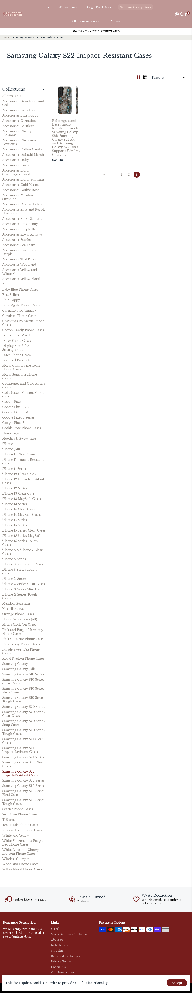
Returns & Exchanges (65, 956)
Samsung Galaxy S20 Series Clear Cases (23, 714)
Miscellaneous (13, 609)
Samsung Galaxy (15, 664)
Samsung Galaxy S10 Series (23, 674)
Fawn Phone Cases (16, 355)
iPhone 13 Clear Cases (19, 493)
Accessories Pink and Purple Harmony (23, 211)
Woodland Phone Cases (20, 864)
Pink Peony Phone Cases (21, 644)
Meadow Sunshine (16, 603)
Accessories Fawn (15, 165)
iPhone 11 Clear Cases (18, 454)
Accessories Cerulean (18, 126)
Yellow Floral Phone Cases (22, 869)
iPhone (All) (11, 449)
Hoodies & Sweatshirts (19, 438)
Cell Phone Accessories (85, 21)
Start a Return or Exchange (69, 934)
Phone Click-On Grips (19, 624)
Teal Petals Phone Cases (20, 825)
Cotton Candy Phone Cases (23, 330)
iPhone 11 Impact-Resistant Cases (23, 461)
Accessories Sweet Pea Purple (19, 252)
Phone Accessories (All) (19, 619)
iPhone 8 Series (14, 559)
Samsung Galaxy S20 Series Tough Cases (23, 732)
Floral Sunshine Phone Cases (19, 376)
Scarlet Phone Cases (17, 809)
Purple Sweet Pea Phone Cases (21, 651)
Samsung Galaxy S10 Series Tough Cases (23, 699)
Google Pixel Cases (98, 7)
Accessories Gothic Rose (20, 190)
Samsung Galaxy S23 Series (23, 786)
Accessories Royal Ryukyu (22, 234)
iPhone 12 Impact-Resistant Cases (23, 481)
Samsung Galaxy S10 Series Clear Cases (23, 681)
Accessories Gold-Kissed (20, 185)
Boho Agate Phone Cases (21, 305)
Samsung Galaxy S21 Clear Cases (22, 741)
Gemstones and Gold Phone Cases (23, 385)
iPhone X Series (14, 578)
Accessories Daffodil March (23, 154)
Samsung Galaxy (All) (18, 669)
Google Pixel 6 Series (18, 417)
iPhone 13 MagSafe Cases (21, 499)
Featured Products (16, 360)
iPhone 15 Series (14, 525)
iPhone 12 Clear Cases (19, 474)
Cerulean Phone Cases (19, 316)
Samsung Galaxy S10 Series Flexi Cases (23, 690)
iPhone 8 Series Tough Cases (19, 571)
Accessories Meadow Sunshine (18, 197)
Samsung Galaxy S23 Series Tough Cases (23, 802)
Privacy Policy (61, 961)
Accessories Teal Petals (19, 259)
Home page (11, 433)
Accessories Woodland (19, 264)
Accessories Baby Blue (19, 110)
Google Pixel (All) (15, 407)
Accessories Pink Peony (20, 224)
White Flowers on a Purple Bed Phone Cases (22, 842)
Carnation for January (19, 310)
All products (11, 96)
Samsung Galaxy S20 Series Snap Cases (23, 723)
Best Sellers (11, 295)
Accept (177, 983)
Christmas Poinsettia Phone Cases (23, 323)
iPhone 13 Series (14, 504)
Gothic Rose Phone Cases (21, 428)
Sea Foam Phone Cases (19, 814)
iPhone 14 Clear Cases (18, 509)
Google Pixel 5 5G (15, 412)
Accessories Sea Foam (18, 245)
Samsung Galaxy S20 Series (23, 707)
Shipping (57, 950)
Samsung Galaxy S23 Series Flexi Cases (23, 793)
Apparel (116, 21)
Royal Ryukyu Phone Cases (23, 658)
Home (45, 7)
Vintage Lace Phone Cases (22, 830)
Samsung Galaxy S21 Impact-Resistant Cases (20, 750)
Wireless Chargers (16, 859)
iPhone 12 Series (14, 488)
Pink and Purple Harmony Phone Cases (22, 631)
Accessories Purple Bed (20, 229)
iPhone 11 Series (14, 469)
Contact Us (58, 967)
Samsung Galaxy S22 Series (23, 780)
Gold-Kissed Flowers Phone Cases (23, 394)
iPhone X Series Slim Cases (23, 589)
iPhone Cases (68, 7)
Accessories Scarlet (16, 240)
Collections (13, 89)
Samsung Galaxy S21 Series (23, 757)
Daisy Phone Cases (16, 340)
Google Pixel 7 (13, 423)
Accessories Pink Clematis (22, 218)
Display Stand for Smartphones (15, 348)
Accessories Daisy (15, 160)
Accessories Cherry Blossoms (17, 133)
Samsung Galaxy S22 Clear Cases (23, 764)
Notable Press (60, 945)
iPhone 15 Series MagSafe (21, 536)
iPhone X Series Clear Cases (23, 584)
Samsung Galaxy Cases (135, 7)
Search (55, 928)
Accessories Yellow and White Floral (19, 271)
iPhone (7, 444)
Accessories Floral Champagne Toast (16, 172)
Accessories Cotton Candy (22, 149)
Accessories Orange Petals (22, 204)
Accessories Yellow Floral (21, 279)
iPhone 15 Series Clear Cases (23, 530)
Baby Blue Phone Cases (20, 289)
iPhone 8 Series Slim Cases (22, 564)
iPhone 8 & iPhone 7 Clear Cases (22, 552)
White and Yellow (15, 835)
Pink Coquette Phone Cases (23, 639)
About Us (57, 939)
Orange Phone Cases (18, 614)
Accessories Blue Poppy (20, 115)
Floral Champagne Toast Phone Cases (21, 367)
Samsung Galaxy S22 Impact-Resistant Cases (20, 773)
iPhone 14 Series (14, 520)
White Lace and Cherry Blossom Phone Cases (20, 851)
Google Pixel (12, 401)
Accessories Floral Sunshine (23, 179)
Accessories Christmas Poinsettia (19, 142)
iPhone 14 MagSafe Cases (21, 514)
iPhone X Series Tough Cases (19, 596)
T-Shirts (8, 819)
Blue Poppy (11, 300)
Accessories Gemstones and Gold (23, 103)
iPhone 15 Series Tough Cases (20, 543)
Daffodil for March (16, 335)
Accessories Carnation (19, 121)
